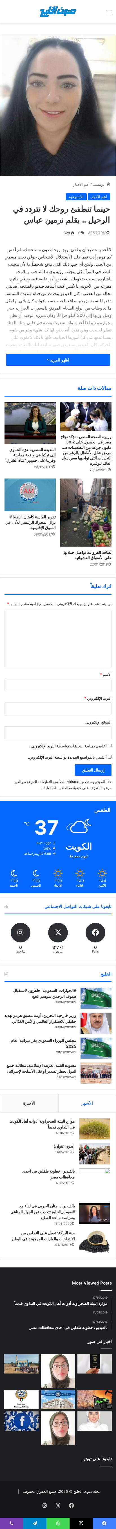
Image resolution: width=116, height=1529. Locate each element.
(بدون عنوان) (64, 1146)
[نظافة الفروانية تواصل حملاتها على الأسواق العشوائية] (85, 513)
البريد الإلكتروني (97, 698)
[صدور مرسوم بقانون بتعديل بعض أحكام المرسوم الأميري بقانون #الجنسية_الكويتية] (94, 1364)
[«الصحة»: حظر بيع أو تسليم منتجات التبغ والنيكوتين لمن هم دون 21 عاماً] (21, 1399)
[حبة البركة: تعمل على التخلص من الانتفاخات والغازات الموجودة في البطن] (94, 1241)
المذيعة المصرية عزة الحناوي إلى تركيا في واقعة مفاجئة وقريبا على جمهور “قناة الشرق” (30, 455)
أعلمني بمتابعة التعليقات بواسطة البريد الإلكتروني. (68, 746)
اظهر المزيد (59, 360)
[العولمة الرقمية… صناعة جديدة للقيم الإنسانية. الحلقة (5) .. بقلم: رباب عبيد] (58, 1428)
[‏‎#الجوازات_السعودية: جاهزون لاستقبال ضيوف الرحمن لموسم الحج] (96, 998)
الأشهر (87, 1103)
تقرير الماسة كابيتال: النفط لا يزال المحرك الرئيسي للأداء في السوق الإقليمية (30, 522)
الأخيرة (29, 1103)
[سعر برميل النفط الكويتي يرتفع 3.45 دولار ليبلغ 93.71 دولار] (94, 1399)
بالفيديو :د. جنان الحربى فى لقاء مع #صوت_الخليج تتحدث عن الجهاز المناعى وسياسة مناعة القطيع (42, 1211)
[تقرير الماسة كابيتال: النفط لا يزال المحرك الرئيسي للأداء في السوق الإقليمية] (30, 495)
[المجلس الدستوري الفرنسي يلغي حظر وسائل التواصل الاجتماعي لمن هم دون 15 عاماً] (21, 1421)
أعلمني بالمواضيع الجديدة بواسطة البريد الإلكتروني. (67, 757)
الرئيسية (100, 184)
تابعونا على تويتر (97, 1458)
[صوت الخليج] (58, 11)
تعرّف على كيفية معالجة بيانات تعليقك (69, 788)
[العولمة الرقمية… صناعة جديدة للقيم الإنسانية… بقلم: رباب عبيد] (58, 1371)
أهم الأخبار (81, 184)
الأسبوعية (76, 196)
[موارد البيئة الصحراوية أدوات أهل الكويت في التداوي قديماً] (94, 1128)
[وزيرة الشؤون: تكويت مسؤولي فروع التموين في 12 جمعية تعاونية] (94, 1421)
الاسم (105, 674)
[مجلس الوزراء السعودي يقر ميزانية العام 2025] (96, 1048)
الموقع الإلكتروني (98, 722)
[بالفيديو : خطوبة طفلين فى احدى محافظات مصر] (94, 1183)
